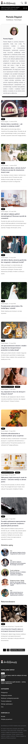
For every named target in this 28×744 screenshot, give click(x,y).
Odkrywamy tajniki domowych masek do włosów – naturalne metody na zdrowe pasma (14, 479)
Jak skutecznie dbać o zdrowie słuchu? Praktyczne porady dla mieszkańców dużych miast (13, 170)
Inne (2, 707)
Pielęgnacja (4, 692)
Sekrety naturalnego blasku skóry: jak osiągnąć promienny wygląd (18, 583)
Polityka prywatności (6, 719)
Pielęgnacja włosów (6, 695)
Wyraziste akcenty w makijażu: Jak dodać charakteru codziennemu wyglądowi (18, 573)
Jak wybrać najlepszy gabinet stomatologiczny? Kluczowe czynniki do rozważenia (13, 216)
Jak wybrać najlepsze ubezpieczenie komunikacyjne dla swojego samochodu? (18, 563)
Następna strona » (17, 650)
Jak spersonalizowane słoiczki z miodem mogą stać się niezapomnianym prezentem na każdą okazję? (13, 348)
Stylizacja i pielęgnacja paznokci (10, 698)
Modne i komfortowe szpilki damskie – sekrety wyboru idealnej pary (13, 682)
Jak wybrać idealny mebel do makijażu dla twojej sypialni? (14, 676)
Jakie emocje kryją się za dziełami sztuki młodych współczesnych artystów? (16, 594)
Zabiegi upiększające (7, 704)
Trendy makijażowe (6, 701)
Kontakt (3, 716)
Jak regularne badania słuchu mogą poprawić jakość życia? (17, 553)
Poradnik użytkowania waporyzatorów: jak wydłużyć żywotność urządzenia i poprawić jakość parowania (13, 523)
